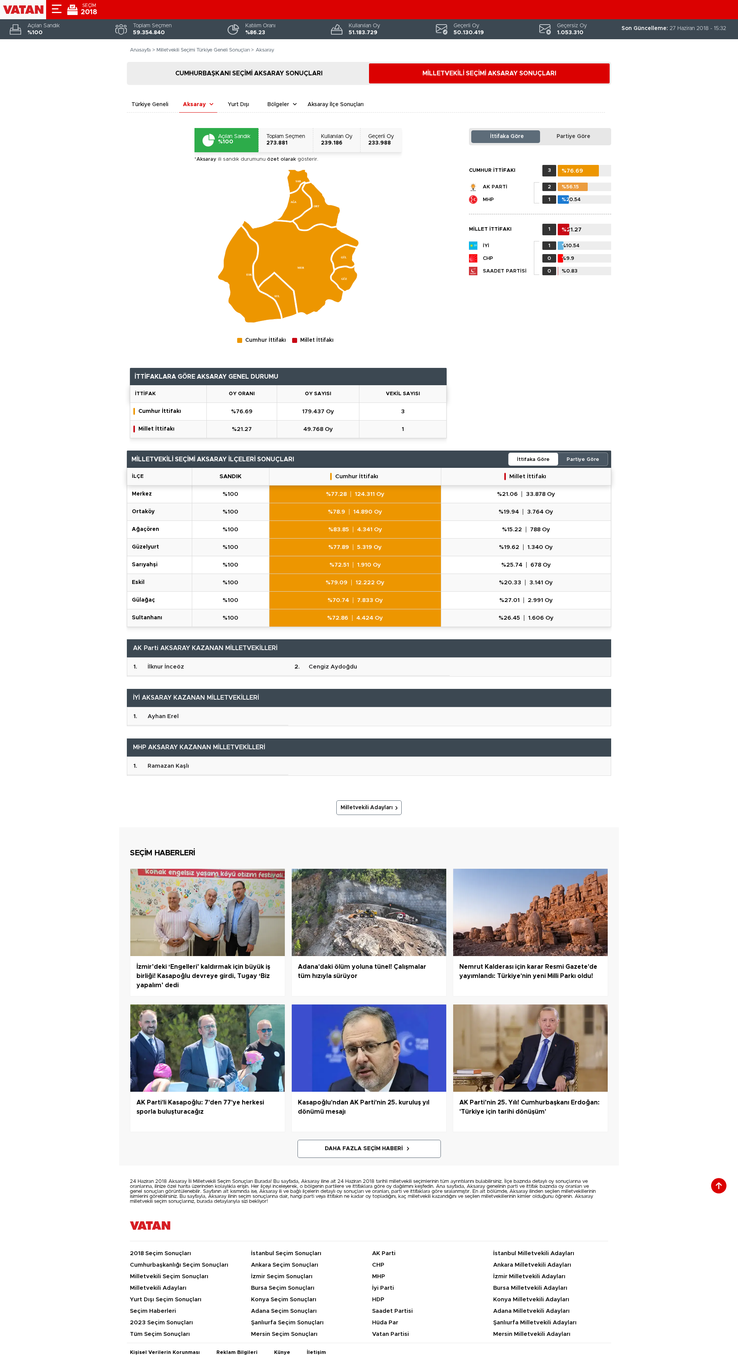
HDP (378, 1299)
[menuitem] (298, 181)
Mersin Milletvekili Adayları (531, 1334)
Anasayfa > (142, 50)
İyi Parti (383, 1288)
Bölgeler (278, 104)
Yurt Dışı (238, 104)
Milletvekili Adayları (367, 807)
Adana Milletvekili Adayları (531, 1311)
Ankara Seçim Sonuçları (284, 1265)
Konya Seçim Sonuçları (283, 1299)
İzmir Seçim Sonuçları (281, 1276)
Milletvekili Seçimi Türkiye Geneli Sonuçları (203, 50)
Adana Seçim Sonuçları (284, 1311)
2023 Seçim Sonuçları (161, 1322)
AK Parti (495, 187)
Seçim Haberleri (153, 1311)
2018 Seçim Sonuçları (160, 1253)
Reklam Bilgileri (237, 1352)
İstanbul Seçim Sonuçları (286, 1253)
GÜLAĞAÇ (143, 600)
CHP (488, 258)
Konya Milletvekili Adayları (531, 1299)
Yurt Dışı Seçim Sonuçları (165, 1299)
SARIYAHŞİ (145, 564)
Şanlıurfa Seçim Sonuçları (287, 1322)
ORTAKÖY (143, 511)
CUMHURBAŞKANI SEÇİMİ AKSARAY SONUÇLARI (248, 73)
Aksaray (194, 104)
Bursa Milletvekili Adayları (530, 1288)
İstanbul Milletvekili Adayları (533, 1253)
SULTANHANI (147, 617)
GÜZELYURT (145, 547)
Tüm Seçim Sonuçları (160, 1334)
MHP (488, 199)
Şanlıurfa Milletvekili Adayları (535, 1322)
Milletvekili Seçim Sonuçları (169, 1276)
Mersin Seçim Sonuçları (284, 1334)
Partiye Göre (573, 136)
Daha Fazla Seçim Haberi (364, 1148)
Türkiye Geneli (149, 104)
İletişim (316, 1352)
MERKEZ (142, 494)
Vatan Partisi (390, 1334)
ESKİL (138, 582)
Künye (282, 1352)
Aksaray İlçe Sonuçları (336, 104)
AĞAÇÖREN (145, 529)
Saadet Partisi (505, 271)
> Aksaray (262, 50)
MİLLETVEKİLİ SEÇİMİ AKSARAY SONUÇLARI (489, 73)
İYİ (486, 245)
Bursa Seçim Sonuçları (282, 1288)
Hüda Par (385, 1322)
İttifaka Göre (507, 136)
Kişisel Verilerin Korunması (165, 1352)
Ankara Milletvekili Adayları (532, 1265)
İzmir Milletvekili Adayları (529, 1276)
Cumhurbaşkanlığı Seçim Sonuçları (179, 1265)
